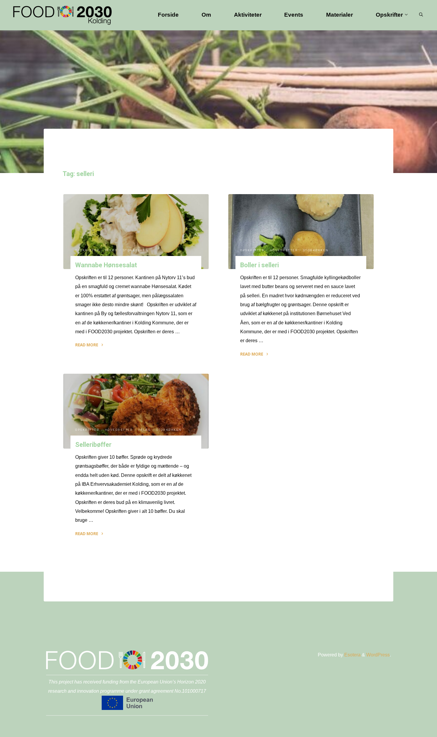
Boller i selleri (259, 265)
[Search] (421, 15)
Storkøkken (136, 250)
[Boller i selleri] (301, 231)
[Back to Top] (414, 728)
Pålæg (111, 250)
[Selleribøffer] (136, 411)
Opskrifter (87, 250)
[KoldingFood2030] (62, 14)
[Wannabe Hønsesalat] (136, 231)
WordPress (378, 654)
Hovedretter (284, 250)
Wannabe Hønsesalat (106, 265)
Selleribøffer (93, 444)
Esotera (352, 654)
